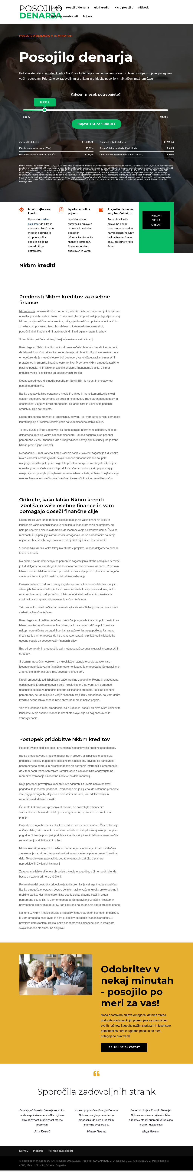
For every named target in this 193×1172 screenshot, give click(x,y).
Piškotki (143, 7)
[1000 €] (44, 110)
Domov (56, 7)
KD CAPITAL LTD (104, 1160)
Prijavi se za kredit (156, 220)
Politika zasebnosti (64, 16)
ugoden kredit (54, 73)
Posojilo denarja (77, 7)
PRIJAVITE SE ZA (96, 124)
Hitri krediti (102, 7)
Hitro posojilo (123, 7)
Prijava (87, 16)
